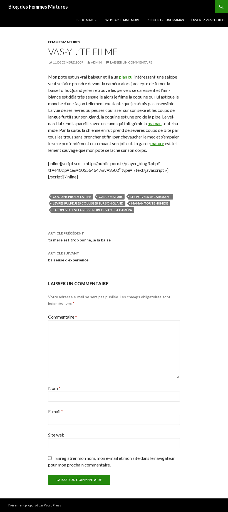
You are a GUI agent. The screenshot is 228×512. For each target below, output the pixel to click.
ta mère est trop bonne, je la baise (79, 236)
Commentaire (62, 316)
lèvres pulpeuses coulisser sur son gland (88, 203)
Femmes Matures (64, 42)
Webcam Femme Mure (122, 20)
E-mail (55, 411)
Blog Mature (87, 20)
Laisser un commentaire (131, 62)
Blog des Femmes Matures (38, 7)
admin (96, 62)
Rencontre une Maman (165, 20)
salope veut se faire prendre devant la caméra (92, 210)
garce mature (111, 196)
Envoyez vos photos (207, 20)
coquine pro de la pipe (72, 196)
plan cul (126, 76)
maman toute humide (149, 203)
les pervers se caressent (150, 196)
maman (155, 123)
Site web (56, 434)
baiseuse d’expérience (68, 256)
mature (157, 143)
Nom (54, 388)
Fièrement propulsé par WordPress (34, 505)
